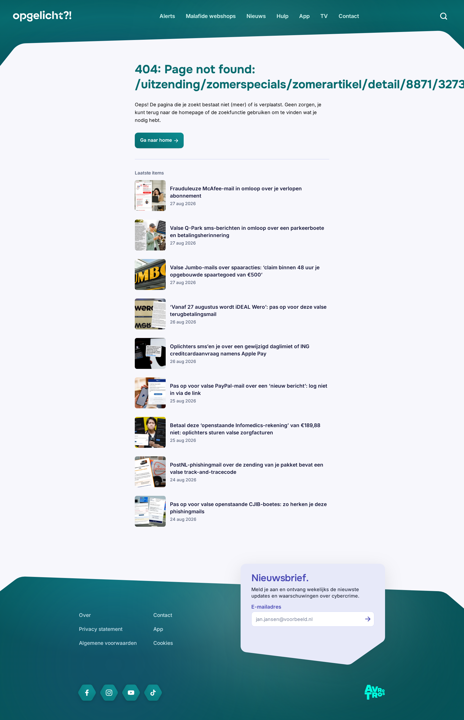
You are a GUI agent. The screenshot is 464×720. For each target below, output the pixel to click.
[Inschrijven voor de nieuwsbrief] (368, 619)
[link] (42, 16)
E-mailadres (266, 607)
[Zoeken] (443, 16)
